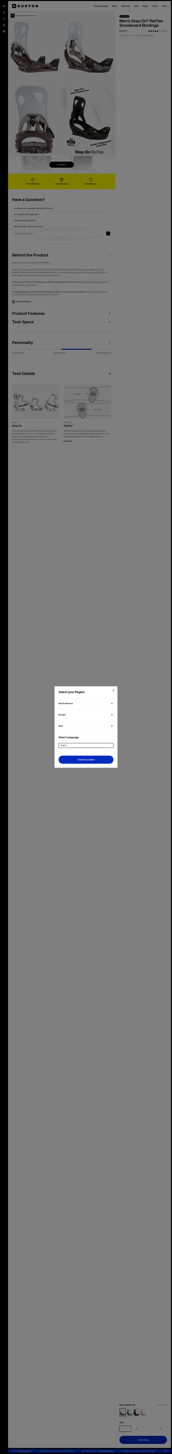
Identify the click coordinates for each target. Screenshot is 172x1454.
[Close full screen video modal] (113, 690)
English (63, 745)
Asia (61, 726)
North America (66, 703)
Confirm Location (86, 760)
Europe (62, 715)
